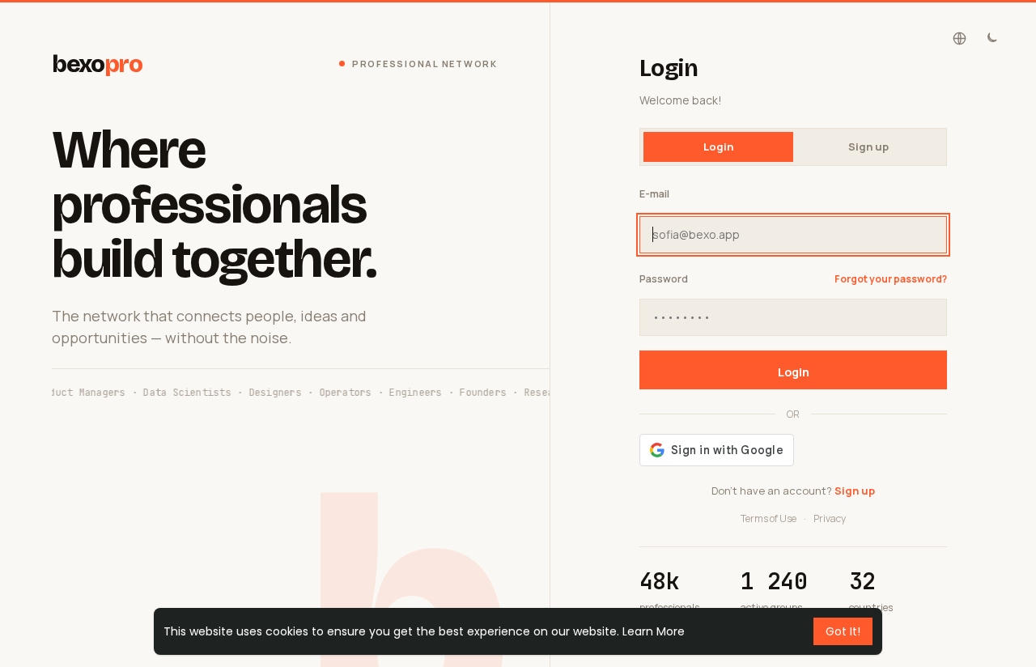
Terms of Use (768, 518)
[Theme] (991, 38)
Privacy (829, 518)
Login (793, 372)
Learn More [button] (653, 631)
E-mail (654, 194)
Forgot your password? (890, 279)
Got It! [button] (843, 631)
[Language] (959, 38)
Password (663, 279)
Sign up (868, 146)
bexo (97, 64)
